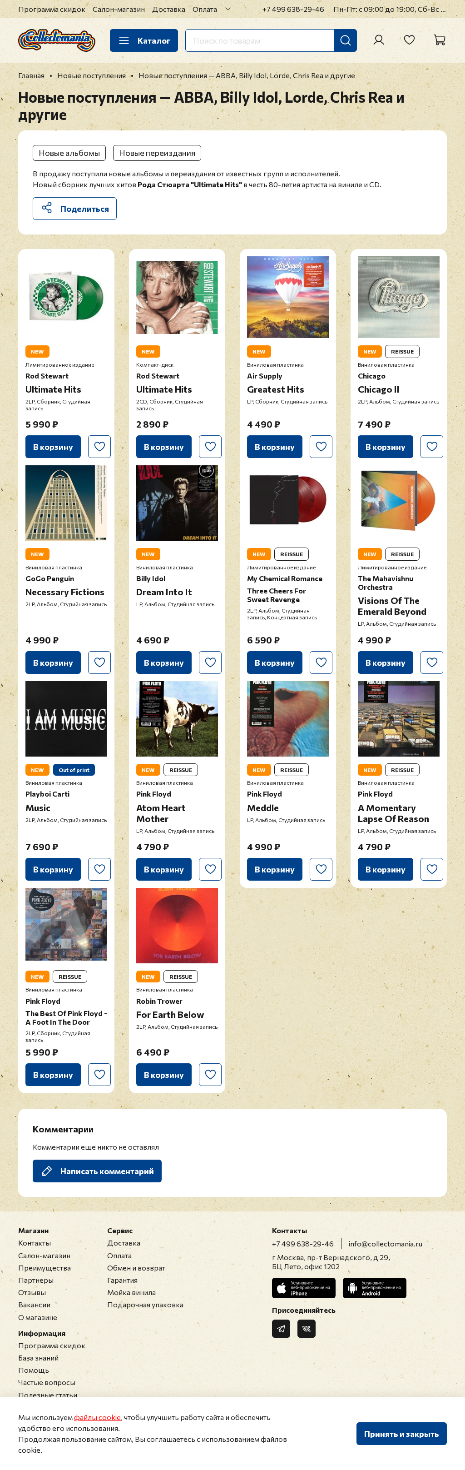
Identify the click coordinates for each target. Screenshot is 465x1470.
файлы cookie (97, 1417)
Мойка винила (131, 1292)
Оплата (205, 9)
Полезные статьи (47, 1394)
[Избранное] (409, 40)
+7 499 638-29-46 (293, 9)
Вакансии (34, 1304)
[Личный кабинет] (378, 40)
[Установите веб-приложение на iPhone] (304, 1288)
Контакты (34, 1242)
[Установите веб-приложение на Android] (374, 1288)
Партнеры (36, 1280)
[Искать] (345, 40)
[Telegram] (281, 1329)
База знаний (38, 1357)
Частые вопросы (46, 1382)
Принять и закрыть (401, 1434)
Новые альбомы (69, 153)
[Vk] (306, 1329)
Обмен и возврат (136, 1267)
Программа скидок (51, 9)
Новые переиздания (157, 153)
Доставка (168, 9)
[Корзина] (439, 40)
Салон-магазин (119, 9)
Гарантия (122, 1280)
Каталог (154, 40)
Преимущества (44, 1267)
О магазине (37, 1317)
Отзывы (32, 1292)
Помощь (33, 1369)
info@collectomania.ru (385, 1243)
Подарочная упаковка (145, 1304)
